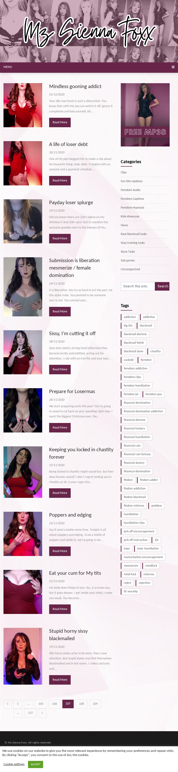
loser (127, 548)
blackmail (146, 325)
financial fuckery (134, 428)
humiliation (131, 514)
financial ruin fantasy (137, 454)
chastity (155, 351)
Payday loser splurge (71, 203)
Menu (7, 67)
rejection (144, 583)
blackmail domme (135, 334)
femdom (146, 360)
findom (128, 480)
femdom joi (131, 394)
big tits (128, 325)
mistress (148, 574)
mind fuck (130, 574)
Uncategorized (130, 269)
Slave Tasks (128, 252)
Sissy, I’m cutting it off (72, 334)
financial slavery (134, 463)
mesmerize (131, 566)
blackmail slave (133, 351)
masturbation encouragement (143, 557)
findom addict (149, 480)
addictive (149, 317)
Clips (124, 172)
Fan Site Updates (132, 181)
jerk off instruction (135, 540)
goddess (156, 506)
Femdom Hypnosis (132, 208)
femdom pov (154, 394)
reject (127, 583)
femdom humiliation (137, 386)
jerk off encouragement (139, 531)
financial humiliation (137, 437)
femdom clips (132, 377)
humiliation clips (134, 523)
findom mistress (134, 506)
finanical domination (137, 471)
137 (30, 713)
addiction (130, 317)
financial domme (134, 420)
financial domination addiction (143, 411)
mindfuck (151, 566)
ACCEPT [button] (35, 764)
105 (40, 704)
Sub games (128, 260)
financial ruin (132, 446)
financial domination (137, 403)
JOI (157, 540)
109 (95, 704)
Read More (60, 122)
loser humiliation (148, 548)
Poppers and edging (70, 515)
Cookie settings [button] (14, 764)
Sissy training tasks (133, 243)
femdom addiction (135, 368)
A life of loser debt (68, 144)
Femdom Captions (132, 199)
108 (81, 704)
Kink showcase (130, 216)
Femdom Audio (130, 190)
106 (54, 704)
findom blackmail (135, 497)
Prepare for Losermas (72, 391)
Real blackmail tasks (134, 234)
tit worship (131, 591)
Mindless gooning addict (75, 86)
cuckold (129, 360)
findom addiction (135, 488)
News (124, 225)
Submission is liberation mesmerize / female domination (74, 268)
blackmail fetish (134, 343)
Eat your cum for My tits (75, 573)
